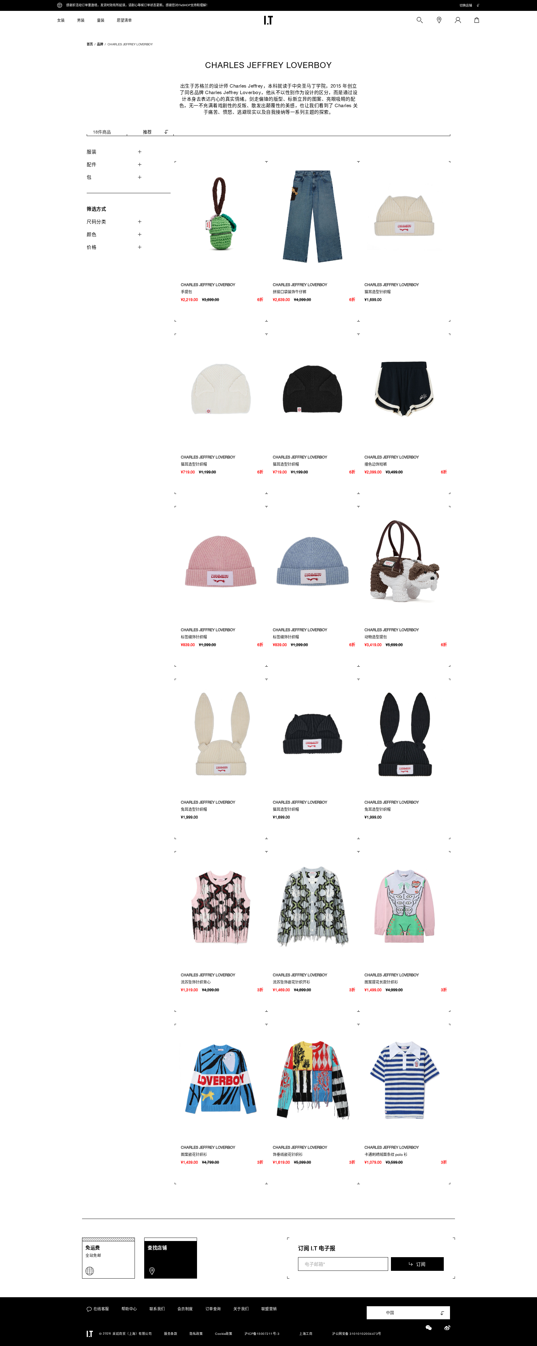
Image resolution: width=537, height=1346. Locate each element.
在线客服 (101, 1308)
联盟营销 (269, 1308)
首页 (90, 44)
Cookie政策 (223, 1334)
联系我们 (157, 1308)
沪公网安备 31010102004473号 (356, 1334)
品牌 (100, 44)
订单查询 (213, 1308)
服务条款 (170, 1334)
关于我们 (241, 1308)
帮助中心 (129, 1308)
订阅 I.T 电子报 (316, 1248)
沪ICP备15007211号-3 (262, 1334)
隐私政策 (196, 1334)
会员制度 (185, 1308)
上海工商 (305, 1334)
